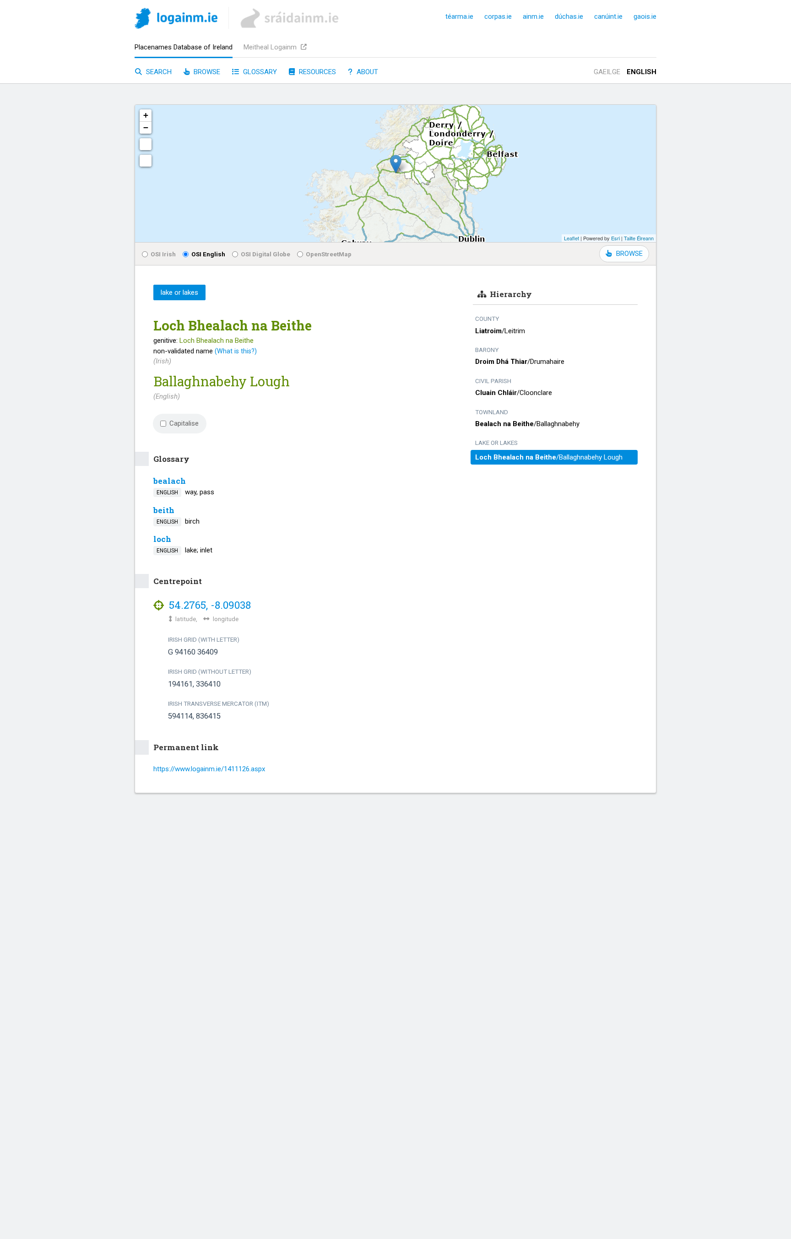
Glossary (259, 72)
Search (158, 72)
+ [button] (145, 115)
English (641, 72)
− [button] (145, 127)
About (366, 72)
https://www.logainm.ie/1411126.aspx (209, 769)
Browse (206, 72)
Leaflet (571, 238)
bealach (169, 481)
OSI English (208, 254)
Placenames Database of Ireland (184, 47)
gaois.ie (645, 16)
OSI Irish (163, 254)
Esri (615, 238)
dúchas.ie (569, 16)
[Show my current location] (146, 161)
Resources (316, 72)
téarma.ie (459, 16)
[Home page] (176, 20)
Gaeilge (607, 72)
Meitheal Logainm (271, 47)
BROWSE (629, 253)
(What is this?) (236, 351)
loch (162, 539)
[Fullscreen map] (146, 144)
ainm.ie (533, 16)
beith (163, 510)
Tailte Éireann (639, 238)
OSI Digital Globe (265, 254)
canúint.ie (608, 16)
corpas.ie (498, 16)
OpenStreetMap (329, 254)
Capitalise (184, 423)
